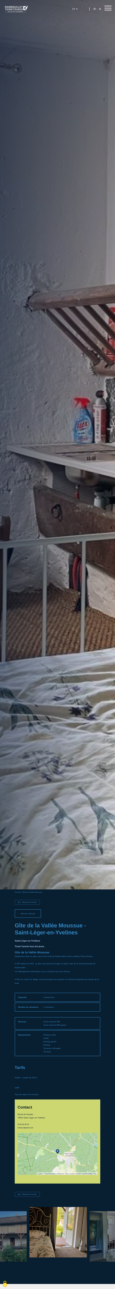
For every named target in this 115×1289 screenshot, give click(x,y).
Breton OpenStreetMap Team (87, 1173)
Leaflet (39, 1173)
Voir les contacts (28, 913)
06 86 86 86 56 (23, 1124)
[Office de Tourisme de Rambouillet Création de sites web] (16, 9)
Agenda (80, 15)
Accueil (17, 892)
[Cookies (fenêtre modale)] (5, 1284)
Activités (66, 15)
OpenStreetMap (50, 1173)
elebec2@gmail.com (25, 1128)
